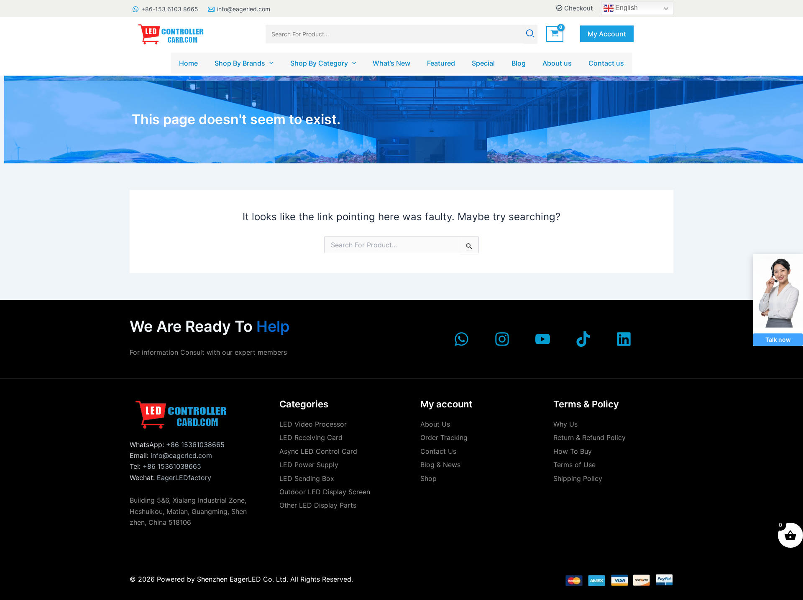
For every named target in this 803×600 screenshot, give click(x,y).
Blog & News (440, 464)
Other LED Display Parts (317, 505)
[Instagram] (502, 339)
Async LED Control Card (318, 451)
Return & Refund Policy (589, 437)
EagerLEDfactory (184, 477)
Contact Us (438, 451)
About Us (435, 424)
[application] (269, 63)
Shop (428, 478)
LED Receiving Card (311, 437)
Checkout (578, 8)
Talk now (778, 339)
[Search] (530, 34)
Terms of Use (574, 464)
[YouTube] (542, 339)
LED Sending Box (306, 478)
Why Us (565, 424)
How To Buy (572, 451)
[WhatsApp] (461, 339)
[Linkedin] (624, 339)
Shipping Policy (577, 478)
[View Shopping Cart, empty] (554, 34)
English (626, 7)
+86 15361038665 (195, 444)
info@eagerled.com (181, 455)
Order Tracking (444, 437)
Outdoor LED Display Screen (324, 492)
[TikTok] (583, 339)
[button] (607, 33)
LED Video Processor (313, 424)
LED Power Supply (308, 464)
